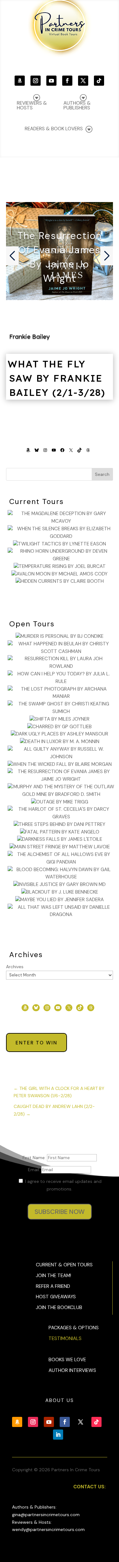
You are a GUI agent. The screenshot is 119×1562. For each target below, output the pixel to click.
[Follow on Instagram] (35, 81)
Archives (14, 966)
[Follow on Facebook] (67, 81)
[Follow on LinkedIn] (58, 1435)
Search (102, 474)
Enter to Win (36, 1043)
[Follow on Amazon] (20, 81)
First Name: (35, 1157)
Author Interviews (72, 1370)
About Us (59, 1400)
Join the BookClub (59, 1307)
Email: (34, 1169)
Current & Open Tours (64, 1265)
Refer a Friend (53, 1286)
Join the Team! (53, 1275)
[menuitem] (82, 102)
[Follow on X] (83, 81)
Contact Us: (89, 1487)
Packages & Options (74, 1328)
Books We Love (67, 1359)
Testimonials (65, 1338)
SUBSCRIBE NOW (60, 1212)
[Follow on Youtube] (51, 81)
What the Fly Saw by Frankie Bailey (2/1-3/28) (56, 378)
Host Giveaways (56, 1297)
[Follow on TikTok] (99, 81)
